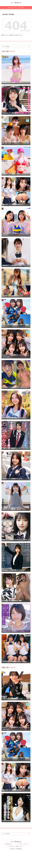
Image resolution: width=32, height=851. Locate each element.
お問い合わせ (8, 844)
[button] (29, 46)
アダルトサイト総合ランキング (16, 846)
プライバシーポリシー (24, 844)
